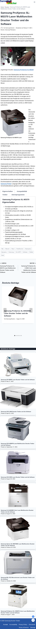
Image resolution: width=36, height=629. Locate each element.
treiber (31, 252)
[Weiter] (30, 310)
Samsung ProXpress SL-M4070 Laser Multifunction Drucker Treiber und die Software (8, 268)
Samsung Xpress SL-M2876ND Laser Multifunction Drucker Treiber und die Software (17, 544)
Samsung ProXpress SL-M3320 (24, 69)
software (25, 252)
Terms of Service (24, 627)
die (2, 248)
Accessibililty (13, 624)
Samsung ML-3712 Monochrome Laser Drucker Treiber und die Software (17, 578)
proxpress (4, 252)
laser (13, 248)
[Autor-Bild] (2, 28)
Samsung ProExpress (10, 29)
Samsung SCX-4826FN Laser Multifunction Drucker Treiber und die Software (17, 444)
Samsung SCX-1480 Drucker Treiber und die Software (16, 411)
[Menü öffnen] (34, 2)
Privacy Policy (23, 624)
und (2, 255)
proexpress (28, 248)
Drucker (2, 29)
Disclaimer (32, 624)
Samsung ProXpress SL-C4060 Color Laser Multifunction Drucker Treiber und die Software (28, 268)
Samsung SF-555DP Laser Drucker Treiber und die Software (18, 379)
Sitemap (32, 627)
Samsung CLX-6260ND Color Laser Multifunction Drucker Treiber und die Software (17, 511)
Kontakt (5, 624)
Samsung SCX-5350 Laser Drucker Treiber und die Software (18, 477)
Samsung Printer (6, 183)
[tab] (7, 191)
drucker (7, 248)
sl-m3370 (18, 252)
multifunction (19, 248)
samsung (11, 252)
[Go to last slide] (5, 310)
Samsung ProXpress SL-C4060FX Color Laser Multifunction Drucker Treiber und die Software (18, 611)
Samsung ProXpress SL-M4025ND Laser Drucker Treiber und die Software (17, 313)
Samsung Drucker (10, 28)
